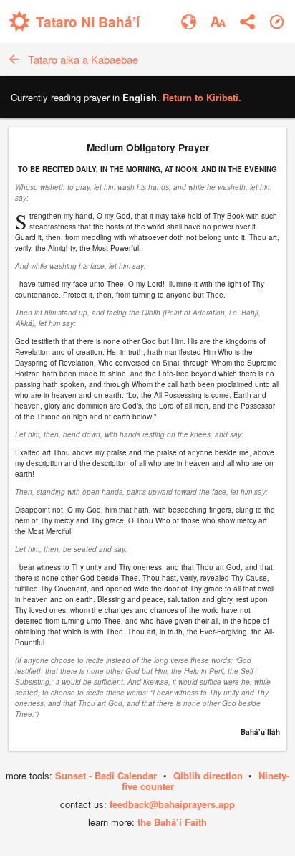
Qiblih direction (208, 775)
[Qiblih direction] (276, 21)
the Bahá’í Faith (172, 822)
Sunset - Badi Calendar (106, 775)
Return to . (202, 97)
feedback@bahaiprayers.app (172, 804)
